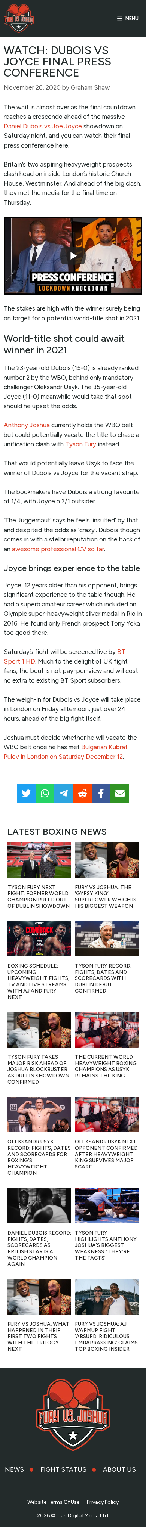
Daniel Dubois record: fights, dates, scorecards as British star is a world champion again (39, 1248)
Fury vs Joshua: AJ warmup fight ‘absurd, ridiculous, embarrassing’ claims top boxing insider (106, 1336)
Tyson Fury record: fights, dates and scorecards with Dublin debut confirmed (103, 978)
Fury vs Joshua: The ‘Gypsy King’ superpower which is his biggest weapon (105, 896)
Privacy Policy (103, 1502)
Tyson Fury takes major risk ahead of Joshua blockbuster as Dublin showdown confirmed (38, 1069)
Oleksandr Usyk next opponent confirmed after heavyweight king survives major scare (106, 1154)
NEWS (14, 1469)
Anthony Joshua (27, 425)
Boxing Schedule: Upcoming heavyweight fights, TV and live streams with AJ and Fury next (38, 981)
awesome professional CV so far (58, 549)
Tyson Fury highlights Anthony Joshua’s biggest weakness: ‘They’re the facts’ (106, 1245)
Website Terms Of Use (53, 1502)
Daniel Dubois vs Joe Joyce (43, 126)
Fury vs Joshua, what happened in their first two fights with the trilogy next (38, 1336)
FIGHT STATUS (63, 1469)
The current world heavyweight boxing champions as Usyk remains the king (106, 1066)
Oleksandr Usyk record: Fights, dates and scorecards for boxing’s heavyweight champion (39, 1157)
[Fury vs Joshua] (19, 18)
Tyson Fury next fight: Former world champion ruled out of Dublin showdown (38, 896)
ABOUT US (119, 1469)
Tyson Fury (80, 444)
